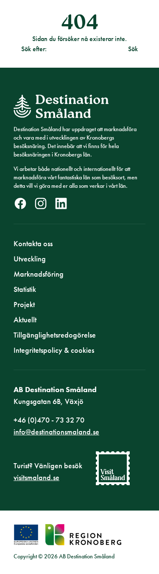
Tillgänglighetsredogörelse (55, 335)
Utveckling (30, 259)
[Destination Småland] (41, 20)
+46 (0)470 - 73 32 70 (49, 420)
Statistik (25, 289)
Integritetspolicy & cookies (54, 350)
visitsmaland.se (36, 477)
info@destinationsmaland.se (56, 432)
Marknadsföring (39, 274)
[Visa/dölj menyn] (138, 20)
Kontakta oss (33, 243)
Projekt (24, 304)
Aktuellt (25, 319)
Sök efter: (34, 48)
